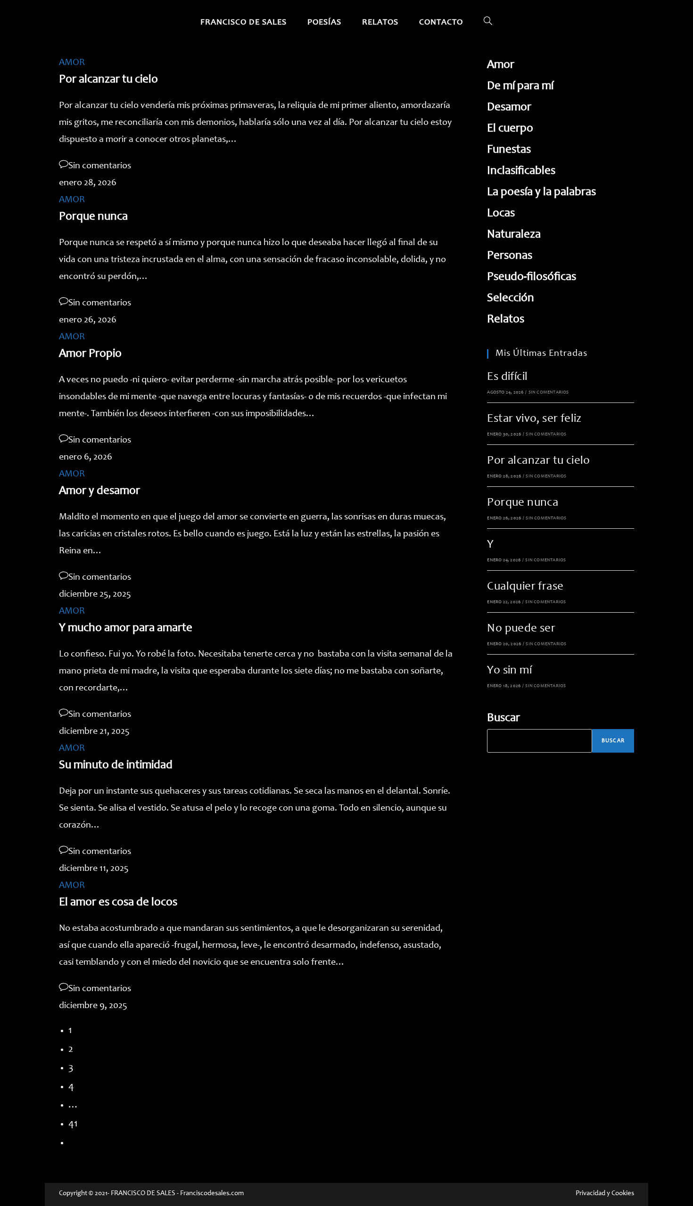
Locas (501, 214)
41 (73, 1124)
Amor (500, 65)
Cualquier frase (525, 587)
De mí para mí (520, 86)
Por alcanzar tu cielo (108, 80)
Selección (510, 298)
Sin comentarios (99, 166)
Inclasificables (521, 171)
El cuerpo (510, 129)
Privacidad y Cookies (605, 1193)
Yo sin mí (509, 671)
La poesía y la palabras (541, 192)
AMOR (72, 63)
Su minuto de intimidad (116, 765)
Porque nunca (93, 217)
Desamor (509, 108)
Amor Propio (90, 354)
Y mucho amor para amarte (125, 628)
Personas (509, 256)
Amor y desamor (99, 491)
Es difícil (507, 377)
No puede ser (521, 629)
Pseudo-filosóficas (531, 277)
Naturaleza (514, 235)
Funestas (509, 150)
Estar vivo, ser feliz (534, 419)
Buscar (503, 718)
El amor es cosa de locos (118, 903)
